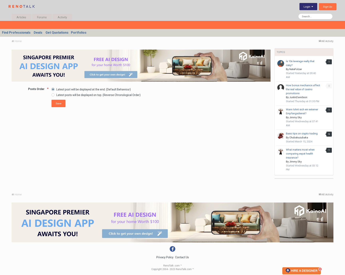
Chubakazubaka (298, 137)
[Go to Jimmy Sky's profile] (280, 111)
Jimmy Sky (295, 117)
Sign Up (327, 6)
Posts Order (36, 89)
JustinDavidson (298, 97)
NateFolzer (295, 69)
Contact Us (182, 257)
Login (307, 6)
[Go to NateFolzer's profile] (280, 63)
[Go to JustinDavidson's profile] (280, 87)
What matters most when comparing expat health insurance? (300, 153)
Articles (21, 17)
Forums (42, 17)
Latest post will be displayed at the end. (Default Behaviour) (93, 89)
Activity (62, 17)
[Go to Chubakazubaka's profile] (280, 135)
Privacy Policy (164, 257)
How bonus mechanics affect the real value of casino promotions (303, 89)
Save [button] (58, 103)
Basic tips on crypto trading (302, 133)
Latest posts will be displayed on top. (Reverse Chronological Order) (98, 95)
